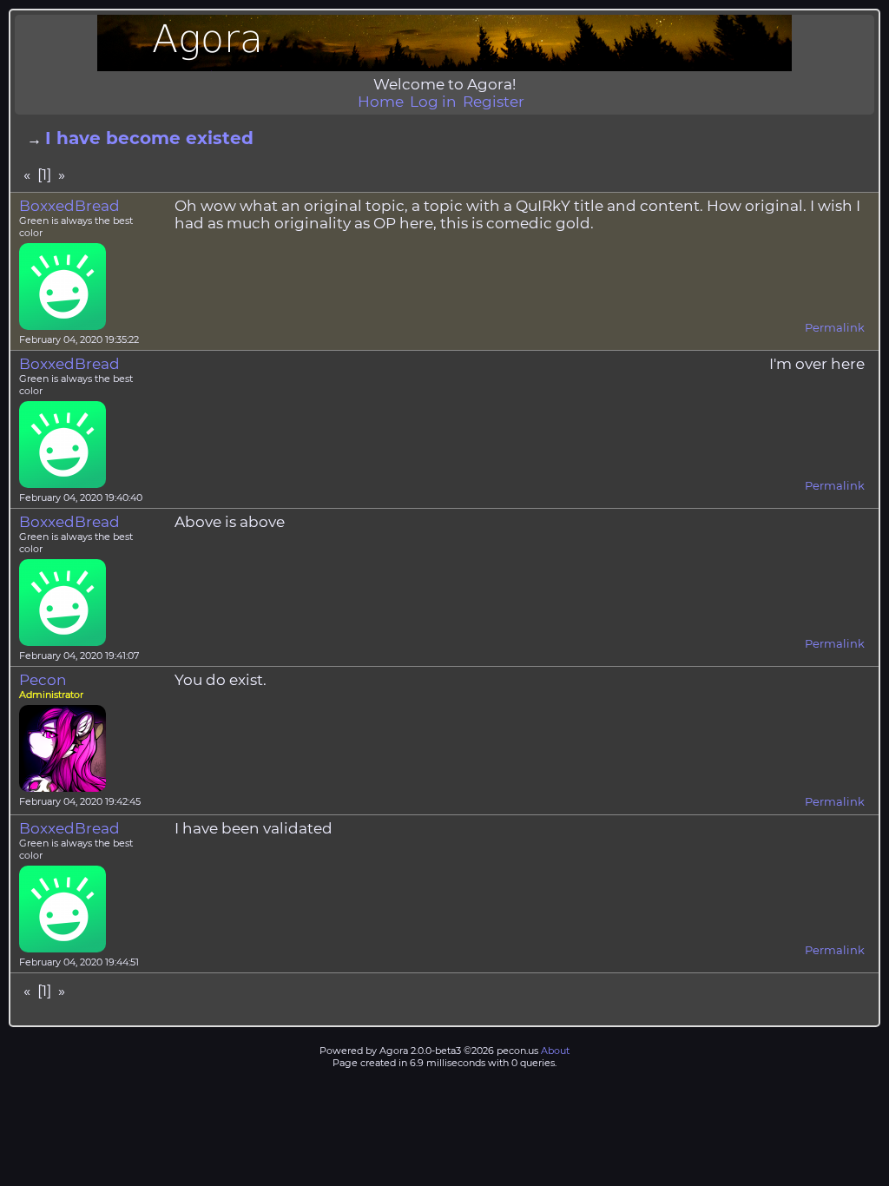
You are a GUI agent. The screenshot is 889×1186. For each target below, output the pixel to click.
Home (381, 101)
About (555, 1050)
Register (493, 101)
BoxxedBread (69, 205)
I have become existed (149, 138)
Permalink (835, 327)
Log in (433, 101)
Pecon (43, 680)
